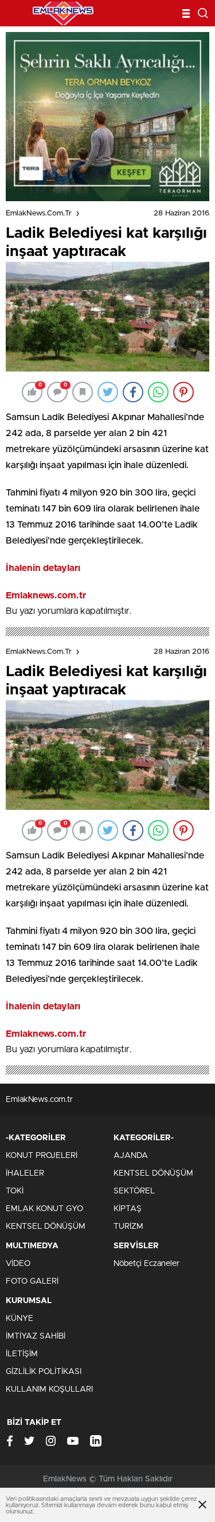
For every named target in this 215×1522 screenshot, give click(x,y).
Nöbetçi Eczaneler (146, 1264)
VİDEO (18, 1264)
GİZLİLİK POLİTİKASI (43, 1372)
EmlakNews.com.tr (39, 213)
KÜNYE (19, 1319)
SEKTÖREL (134, 1191)
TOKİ (15, 1191)
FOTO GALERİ (32, 1281)
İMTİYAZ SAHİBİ (35, 1336)
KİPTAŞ (128, 1209)
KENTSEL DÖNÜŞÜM (45, 1227)
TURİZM (128, 1227)
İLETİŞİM (22, 1354)
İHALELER (25, 1173)
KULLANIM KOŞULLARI (49, 1389)
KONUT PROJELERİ (41, 1156)
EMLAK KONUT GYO (44, 1209)
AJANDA (131, 1156)
